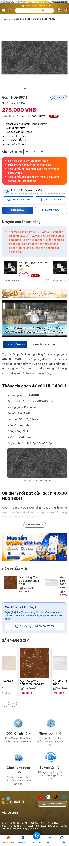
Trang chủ (7, 19)
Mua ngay (17, 210)
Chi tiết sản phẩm (15, 344)
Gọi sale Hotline (55, 803)
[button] (34, 57)
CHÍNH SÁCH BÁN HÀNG (43, 344)
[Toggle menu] (3, 10)
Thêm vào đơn (51, 210)
